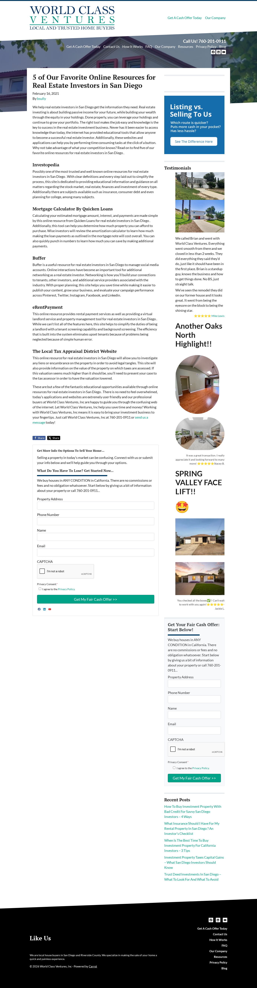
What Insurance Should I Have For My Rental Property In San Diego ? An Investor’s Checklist (191, 828)
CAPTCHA (45, 561)
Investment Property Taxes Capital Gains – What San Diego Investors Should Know (194, 862)
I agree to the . (58, 589)
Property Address (50, 499)
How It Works (132, 46)
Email (41, 546)
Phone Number (48, 515)
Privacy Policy (206, 46)
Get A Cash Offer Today (185, 18)
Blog (222, 46)
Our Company (215, 18)
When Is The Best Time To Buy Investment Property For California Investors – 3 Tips (190, 845)
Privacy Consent (47, 584)
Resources (185, 46)
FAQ (148, 46)
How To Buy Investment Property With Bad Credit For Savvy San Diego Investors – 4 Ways (192, 811)
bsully (41, 98)
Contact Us (111, 46)
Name (41, 530)
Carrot (93, 966)
